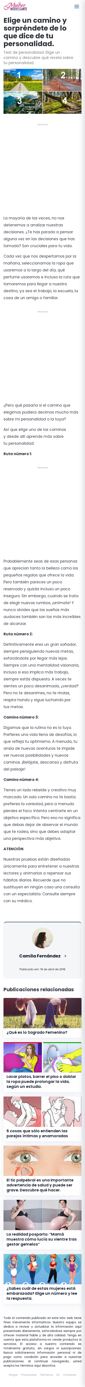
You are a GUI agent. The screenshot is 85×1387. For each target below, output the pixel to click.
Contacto (69, 1375)
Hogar (13, 1375)
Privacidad (28, 1375)
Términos (46, 1375)
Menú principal (77, 6)
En (58, 1375)
